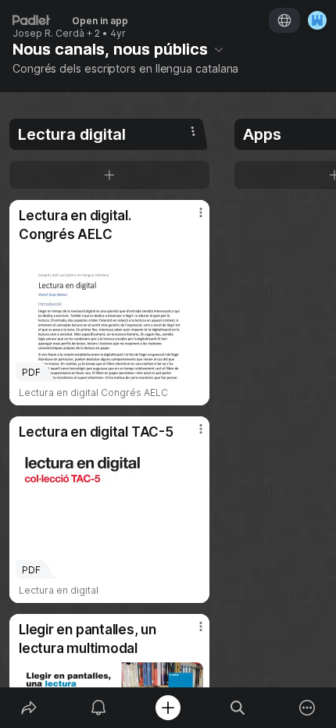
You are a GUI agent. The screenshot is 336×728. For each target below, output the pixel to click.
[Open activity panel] (98, 707)
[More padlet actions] (307, 707)
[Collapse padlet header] (218, 49)
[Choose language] (284, 20)
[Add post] (167, 707)
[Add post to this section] (109, 175)
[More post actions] (190, 218)
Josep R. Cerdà (48, 33)
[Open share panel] (28, 707)
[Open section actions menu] (193, 131)
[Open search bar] (238, 708)
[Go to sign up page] (317, 20)
